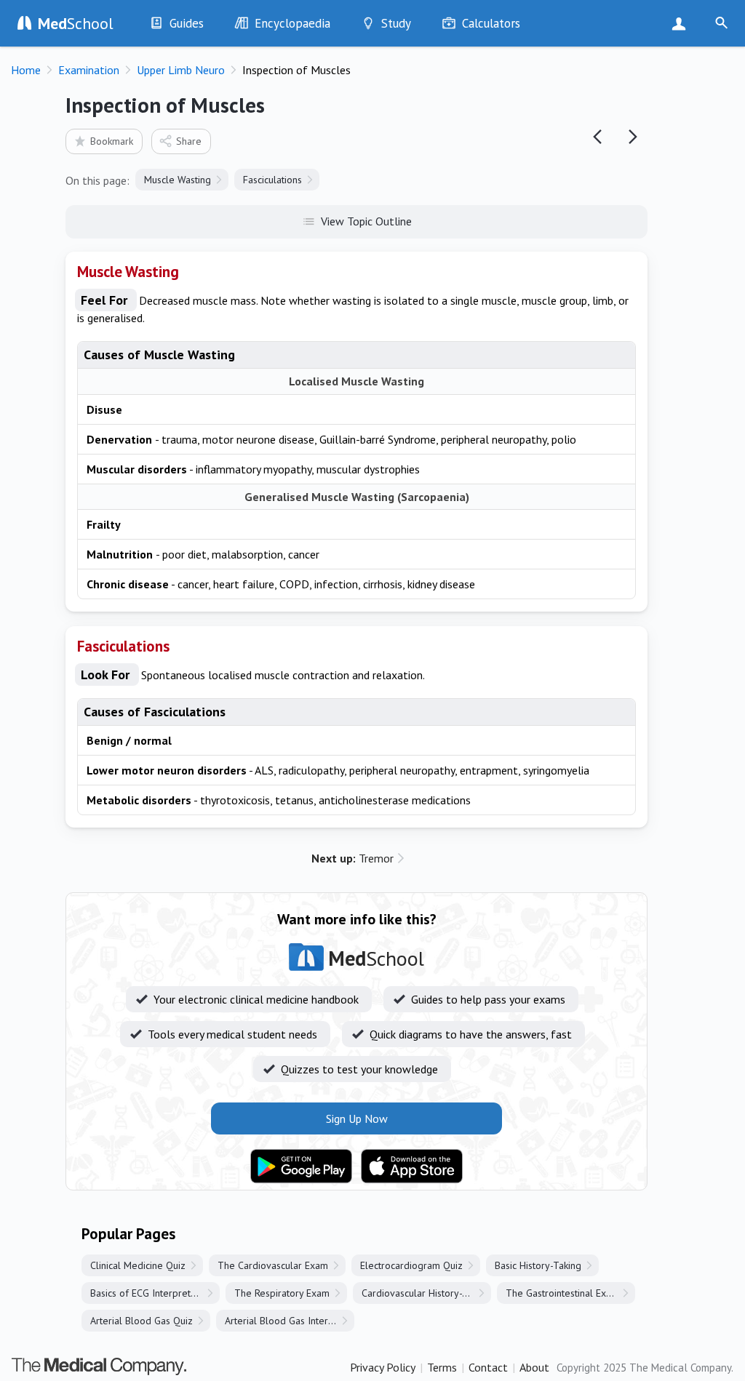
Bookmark (111, 141)
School (75, 23)
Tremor (352, 858)
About (534, 1367)
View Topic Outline (366, 221)
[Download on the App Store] (412, 1166)
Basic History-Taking (538, 1265)
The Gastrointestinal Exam (562, 1293)
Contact (488, 1367)
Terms (442, 1367)
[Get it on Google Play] (301, 1166)
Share (189, 141)
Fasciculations (272, 179)
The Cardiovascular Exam (273, 1265)
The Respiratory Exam (282, 1293)
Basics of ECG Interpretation (151, 1293)
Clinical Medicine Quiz (138, 1265)
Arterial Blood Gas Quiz (141, 1320)
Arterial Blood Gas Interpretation (289, 1320)
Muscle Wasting (177, 179)
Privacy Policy (382, 1367)
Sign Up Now (682, 23)
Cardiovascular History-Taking (426, 1293)
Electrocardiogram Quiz (411, 1265)
